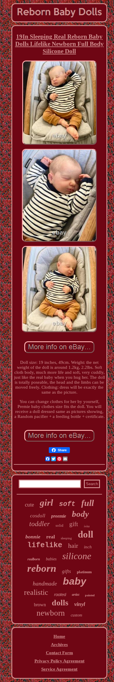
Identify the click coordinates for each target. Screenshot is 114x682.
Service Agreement (59, 669)
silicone (76, 556)
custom (76, 615)
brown (40, 604)
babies (51, 559)
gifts (66, 571)
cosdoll (37, 516)
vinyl (79, 604)
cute (29, 505)
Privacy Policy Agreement (59, 661)
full (87, 503)
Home (59, 636)
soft (67, 504)
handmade (45, 583)
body (80, 514)
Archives (59, 644)
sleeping (66, 538)
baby (74, 581)
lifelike (44, 545)
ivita (87, 526)
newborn (51, 613)
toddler (39, 524)
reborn (41, 568)
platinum (84, 572)
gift (73, 524)
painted (90, 595)
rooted (60, 594)
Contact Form (59, 652)
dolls (60, 602)
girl (46, 502)
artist (75, 595)
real (50, 537)
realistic (36, 592)
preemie (58, 516)
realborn (33, 559)
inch (88, 547)
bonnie (32, 537)
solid (59, 525)
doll (85, 534)
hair (73, 545)
